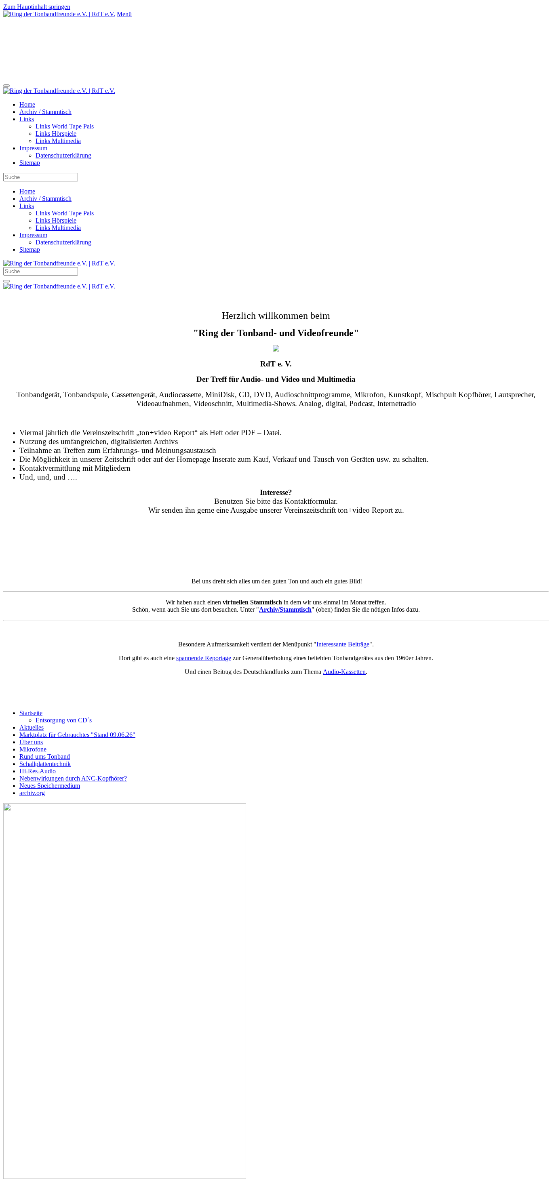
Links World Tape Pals (65, 126)
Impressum (33, 148)
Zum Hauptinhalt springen (36, 6)
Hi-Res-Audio (37, 771)
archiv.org (32, 792)
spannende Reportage (203, 658)
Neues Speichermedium (49, 785)
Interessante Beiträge (342, 644)
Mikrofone (32, 749)
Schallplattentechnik (45, 763)
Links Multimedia (58, 140)
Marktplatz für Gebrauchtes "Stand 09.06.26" (77, 734)
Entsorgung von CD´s (64, 720)
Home (27, 104)
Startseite (30, 712)
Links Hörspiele (56, 133)
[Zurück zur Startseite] (59, 14)
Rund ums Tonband (44, 756)
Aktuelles (31, 727)
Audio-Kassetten (344, 671)
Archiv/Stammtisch (285, 609)
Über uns (31, 742)
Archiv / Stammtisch (45, 111)
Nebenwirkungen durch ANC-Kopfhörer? (73, 778)
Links (26, 119)
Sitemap (29, 162)
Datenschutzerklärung (63, 155)
